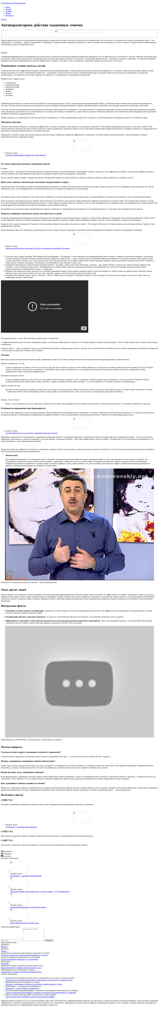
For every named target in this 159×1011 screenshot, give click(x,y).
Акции (8, 9)
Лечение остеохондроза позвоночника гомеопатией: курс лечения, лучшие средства (39, 980)
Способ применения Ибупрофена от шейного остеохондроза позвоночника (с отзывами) (41, 993)
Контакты (9, 15)
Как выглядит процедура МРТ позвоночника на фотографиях (30, 997)
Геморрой (5, 963)
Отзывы (9, 11)
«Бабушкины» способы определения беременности (21, 972)
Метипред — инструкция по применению (22, 988)
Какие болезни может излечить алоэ (24, 923)
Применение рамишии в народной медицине (28, 907)
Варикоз (4, 947)
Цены (8, 7)
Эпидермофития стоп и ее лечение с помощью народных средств (32, 433)
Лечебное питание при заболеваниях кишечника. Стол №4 (24, 955)
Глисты (4, 951)
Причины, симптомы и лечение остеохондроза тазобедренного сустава (34, 984)
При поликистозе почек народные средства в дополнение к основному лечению (38, 248)
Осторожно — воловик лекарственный (21, 827)
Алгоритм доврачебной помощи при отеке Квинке (26, 155)
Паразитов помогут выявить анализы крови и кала (21, 968)
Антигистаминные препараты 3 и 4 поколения (19, 959)
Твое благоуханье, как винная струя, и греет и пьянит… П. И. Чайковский (39, 891)
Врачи (8, 13)
